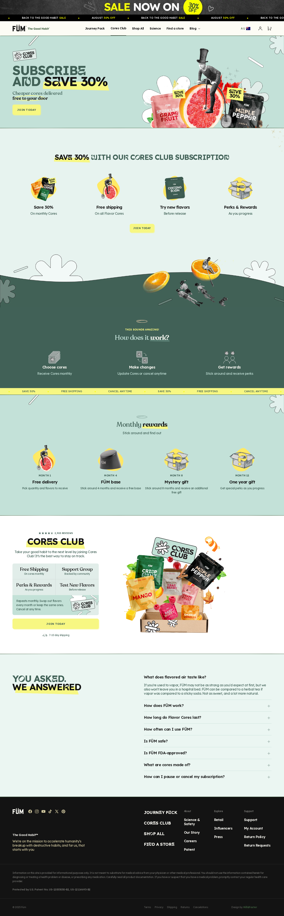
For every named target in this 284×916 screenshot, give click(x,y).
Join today (26, 109)
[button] (194, 28)
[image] (142, 7)
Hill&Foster (250, 907)
